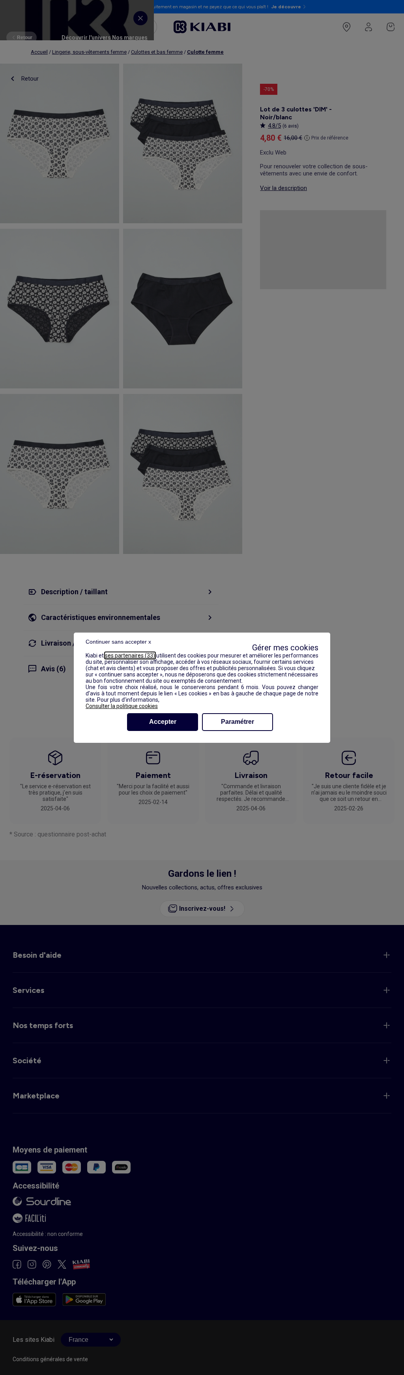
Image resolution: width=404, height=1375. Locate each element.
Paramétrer (237, 721)
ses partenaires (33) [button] (130, 655)
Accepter (162, 721)
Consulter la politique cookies (122, 706)
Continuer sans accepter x (118, 642)
